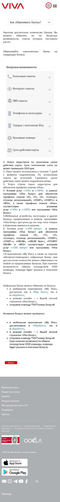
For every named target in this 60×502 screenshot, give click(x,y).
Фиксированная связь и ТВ (15, 405)
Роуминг (6, 396)
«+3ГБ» (27, 190)
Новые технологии (11, 391)
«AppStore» (18, 295)
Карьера (6, 414)
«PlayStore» (39, 325)
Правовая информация (32, 426)
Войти (11, 362)
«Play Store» (40, 291)
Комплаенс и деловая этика (11, 426)
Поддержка (7, 409)
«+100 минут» (33, 228)
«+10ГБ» (39, 190)
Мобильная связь (10, 387)
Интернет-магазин (10, 400)
